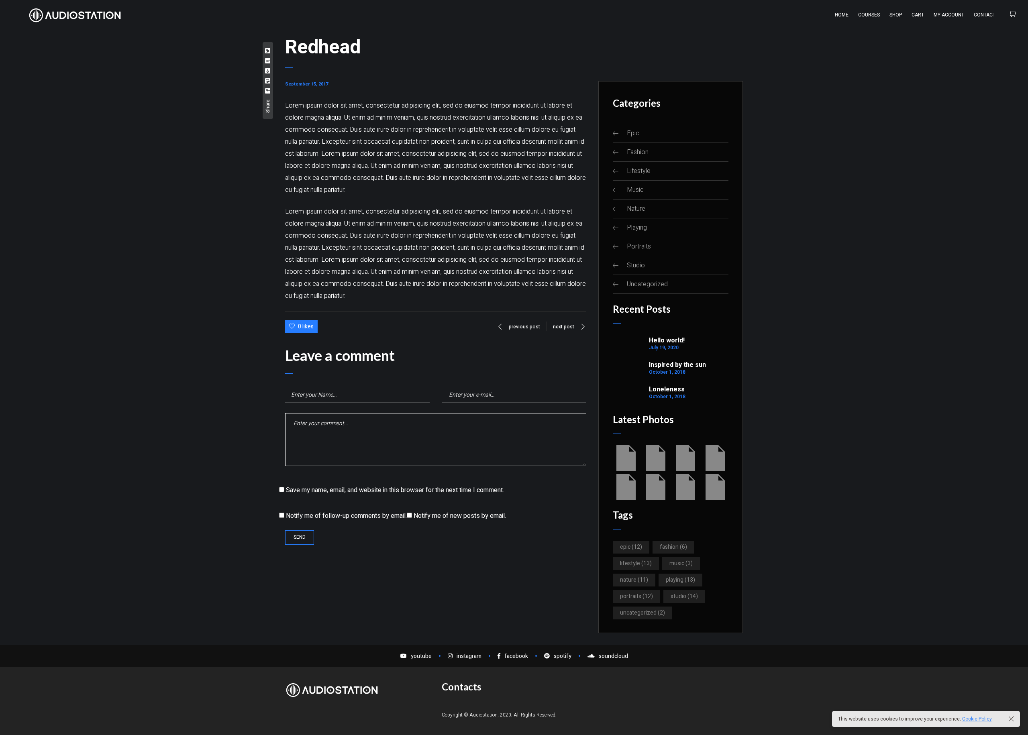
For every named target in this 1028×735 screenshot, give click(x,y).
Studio (636, 265)
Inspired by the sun (677, 365)
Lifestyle (639, 171)
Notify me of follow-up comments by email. (346, 516)
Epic (633, 133)
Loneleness (667, 389)
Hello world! (667, 340)
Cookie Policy (977, 719)
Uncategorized (647, 284)
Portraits (639, 246)
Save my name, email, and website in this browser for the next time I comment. (395, 490)
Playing (637, 227)
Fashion (638, 152)
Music (635, 190)
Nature (636, 209)
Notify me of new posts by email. (460, 516)
